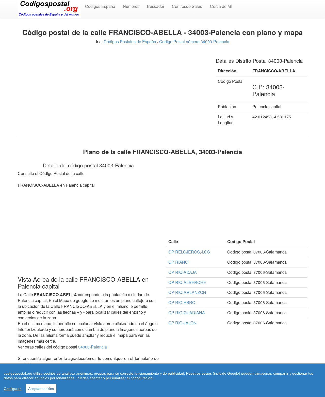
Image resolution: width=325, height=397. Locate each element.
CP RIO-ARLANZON (187, 292)
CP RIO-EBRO (181, 302)
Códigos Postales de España (130, 41)
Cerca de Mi (221, 6)
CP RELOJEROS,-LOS (189, 252)
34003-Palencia (92, 347)
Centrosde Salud (187, 6)
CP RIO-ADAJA (182, 272)
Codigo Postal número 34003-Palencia (194, 41)
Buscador (155, 6)
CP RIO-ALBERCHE (187, 282)
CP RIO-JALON (182, 323)
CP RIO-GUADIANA (186, 312)
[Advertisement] (113, 88)
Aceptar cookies (41, 389)
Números (131, 6)
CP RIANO (178, 262)
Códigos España (100, 6)
